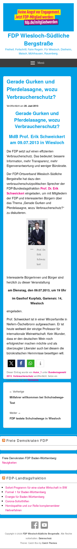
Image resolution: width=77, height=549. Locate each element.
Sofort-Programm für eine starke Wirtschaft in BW (36, 487)
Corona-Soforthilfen (17, 501)
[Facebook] (34, 525)
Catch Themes (49, 543)
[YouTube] (44, 525)
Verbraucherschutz (23, 376)
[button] (11, 363)
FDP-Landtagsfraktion (26, 478)
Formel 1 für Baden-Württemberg (25, 492)
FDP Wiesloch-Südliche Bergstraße (38, 39)
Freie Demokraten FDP (27, 440)
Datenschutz (45, 538)
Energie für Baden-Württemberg (24, 497)
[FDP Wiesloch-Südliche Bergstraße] (38, 30)
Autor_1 (37, 372)
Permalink (33, 379)
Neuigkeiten (9, 462)
